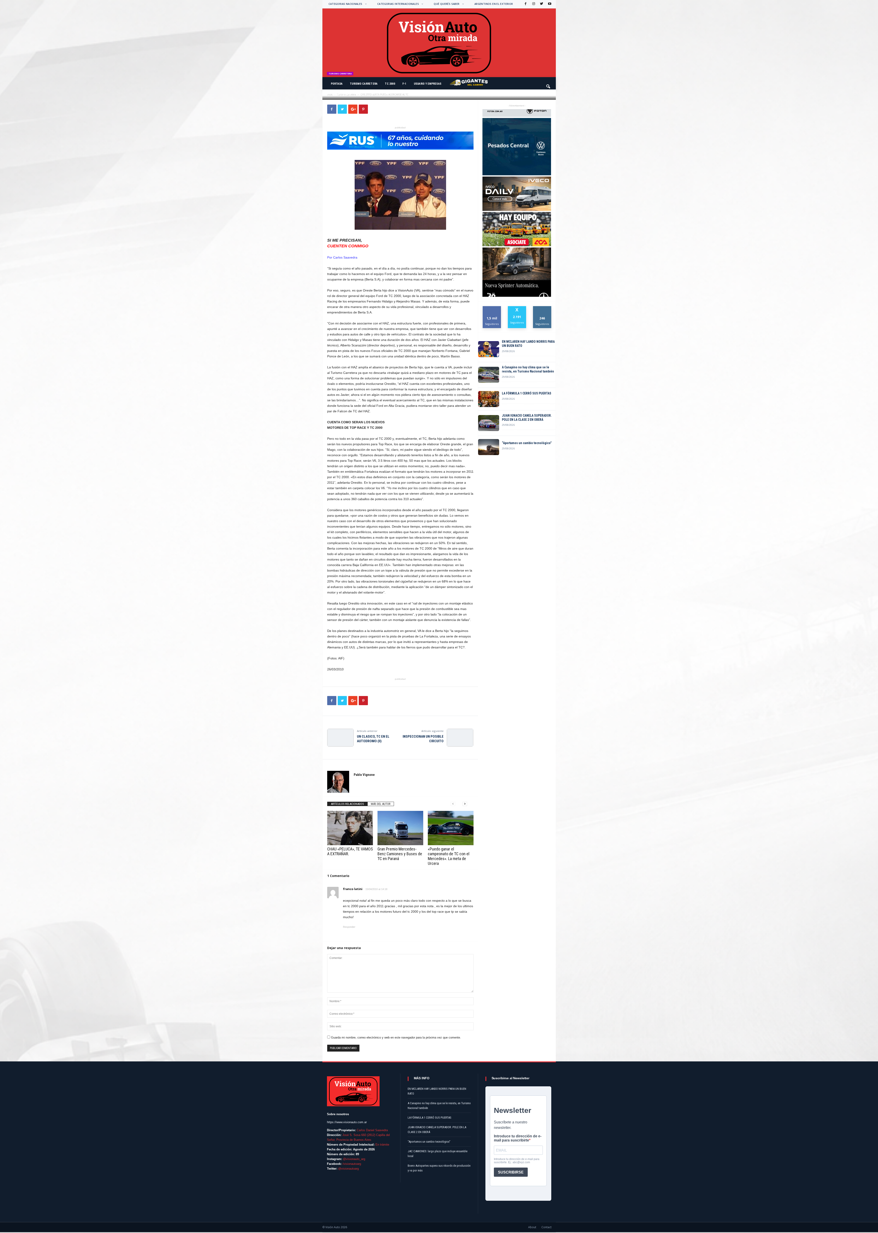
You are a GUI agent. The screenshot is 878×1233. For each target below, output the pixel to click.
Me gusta (492, 308)
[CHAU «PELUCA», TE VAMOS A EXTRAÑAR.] (350, 828)
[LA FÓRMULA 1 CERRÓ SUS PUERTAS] (488, 399)
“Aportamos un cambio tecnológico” (527, 443)
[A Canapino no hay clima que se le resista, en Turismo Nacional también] (488, 375)
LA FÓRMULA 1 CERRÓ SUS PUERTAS (526, 393)
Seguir (542, 308)
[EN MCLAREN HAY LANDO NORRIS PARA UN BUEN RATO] (488, 349)
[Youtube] (549, 4)
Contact (546, 1227)
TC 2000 (390, 83)
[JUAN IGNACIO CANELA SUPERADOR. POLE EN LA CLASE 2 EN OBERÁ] (488, 423)
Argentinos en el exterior (493, 3)
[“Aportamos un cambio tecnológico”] (488, 447)
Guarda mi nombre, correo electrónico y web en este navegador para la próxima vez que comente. (396, 1037)
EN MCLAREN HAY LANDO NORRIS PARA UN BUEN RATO (528, 344)
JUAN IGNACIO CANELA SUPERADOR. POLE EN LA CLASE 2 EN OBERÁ (527, 417)
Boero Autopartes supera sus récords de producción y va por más (439, 1168)
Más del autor (381, 804)
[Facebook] (525, 4)
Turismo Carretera (363, 83)
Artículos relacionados (347, 804)
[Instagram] (533, 4)
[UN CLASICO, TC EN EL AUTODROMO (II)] (340, 738)
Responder (349, 926)
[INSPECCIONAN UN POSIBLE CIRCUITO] (460, 738)
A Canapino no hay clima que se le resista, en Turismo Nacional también (528, 369)
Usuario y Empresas (427, 83)
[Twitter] (541, 4)
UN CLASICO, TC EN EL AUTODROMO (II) (373, 738)
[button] (548, 84)
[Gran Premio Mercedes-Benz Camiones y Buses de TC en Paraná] (400, 828)
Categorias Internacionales (398, 3)
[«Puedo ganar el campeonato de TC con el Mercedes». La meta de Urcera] (451, 828)
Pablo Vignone (341, 94)
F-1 (404, 83)
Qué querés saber (446, 3)
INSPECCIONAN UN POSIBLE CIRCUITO (423, 738)
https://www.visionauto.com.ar (347, 1122)
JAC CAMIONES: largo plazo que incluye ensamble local (437, 1153)
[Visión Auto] (439, 42)
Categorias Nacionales (345, 3)
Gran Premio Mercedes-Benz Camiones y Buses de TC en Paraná (399, 854)
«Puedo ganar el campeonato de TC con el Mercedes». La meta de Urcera (448, 856)
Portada (337, 83)
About (532, 1227)
